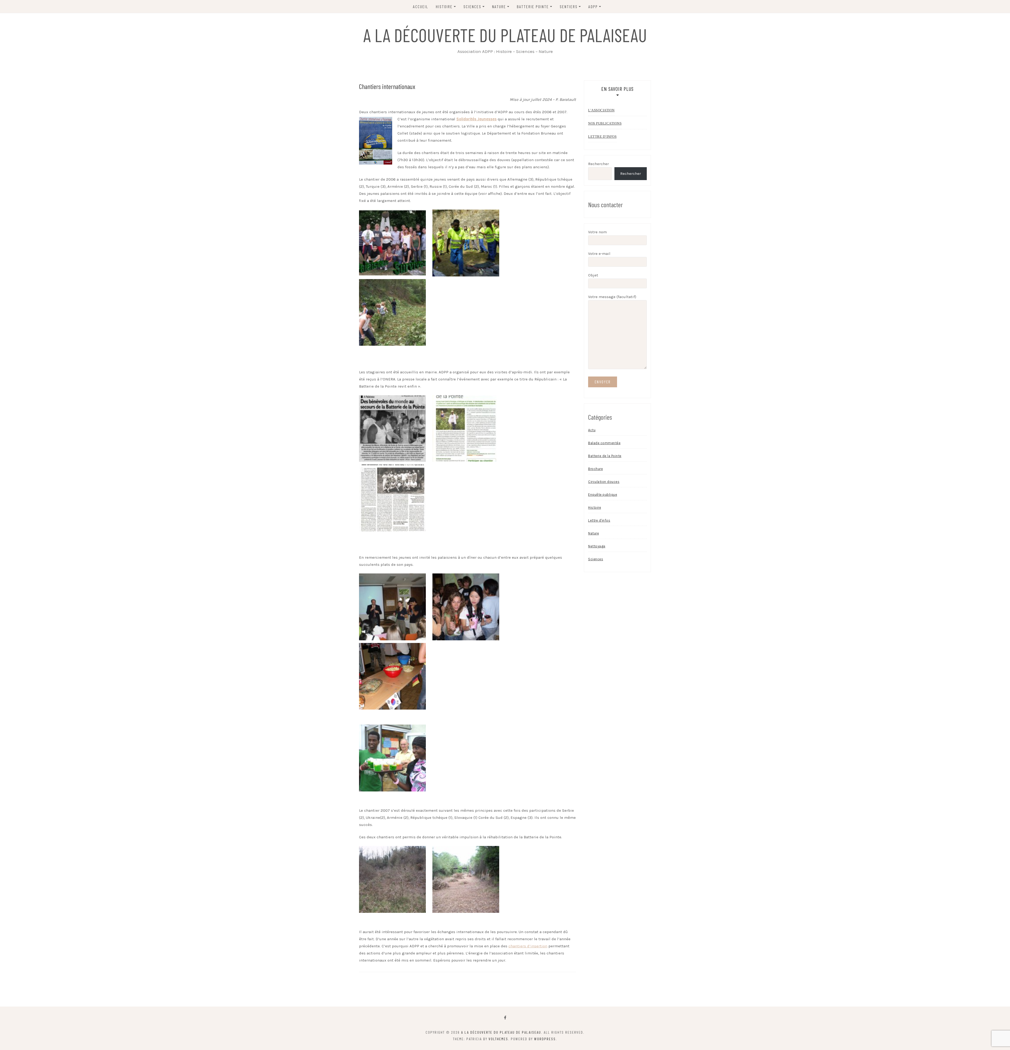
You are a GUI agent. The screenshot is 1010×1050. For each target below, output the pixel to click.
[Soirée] (392, 757)
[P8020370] (465, 606)
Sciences (595, 559)
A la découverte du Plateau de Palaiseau (505, 35)
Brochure (595, 469)
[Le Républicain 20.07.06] (392, 428)
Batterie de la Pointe (605, 456)
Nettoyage (596, 546)
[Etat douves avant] (392, 879)
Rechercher (598, 163)
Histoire (594, 507)
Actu (591, 430)
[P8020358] (392, 606)
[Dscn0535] (392, 675)
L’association (601, 110)
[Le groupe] (392, 242)
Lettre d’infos (602, 136)
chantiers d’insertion (527, 946)
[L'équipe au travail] (392, 312)
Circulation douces (603, 482)
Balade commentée (604, 443)
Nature (593, 533)
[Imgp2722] (465, 879)
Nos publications (605, 123)
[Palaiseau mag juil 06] (465, 428)
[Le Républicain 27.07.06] (392, 497)
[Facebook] (505, 1018)
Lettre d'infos (599, 520)
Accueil (420, 6)
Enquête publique (602, 495)
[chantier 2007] (465, 242)
